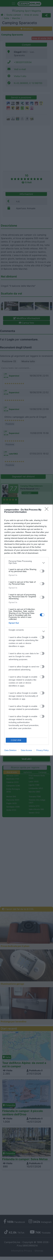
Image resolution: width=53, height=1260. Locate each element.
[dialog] (26, 630)
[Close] (47, 510)
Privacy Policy (42, 750)
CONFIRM (16, 740)
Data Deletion (10, 750)
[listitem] (26, 562)
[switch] (42, 571)
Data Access (26, 750)
